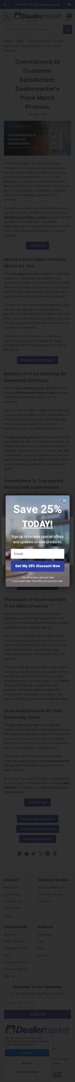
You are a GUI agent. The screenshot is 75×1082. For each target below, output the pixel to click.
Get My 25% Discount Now (37, 566)
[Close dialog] (64, 500)
